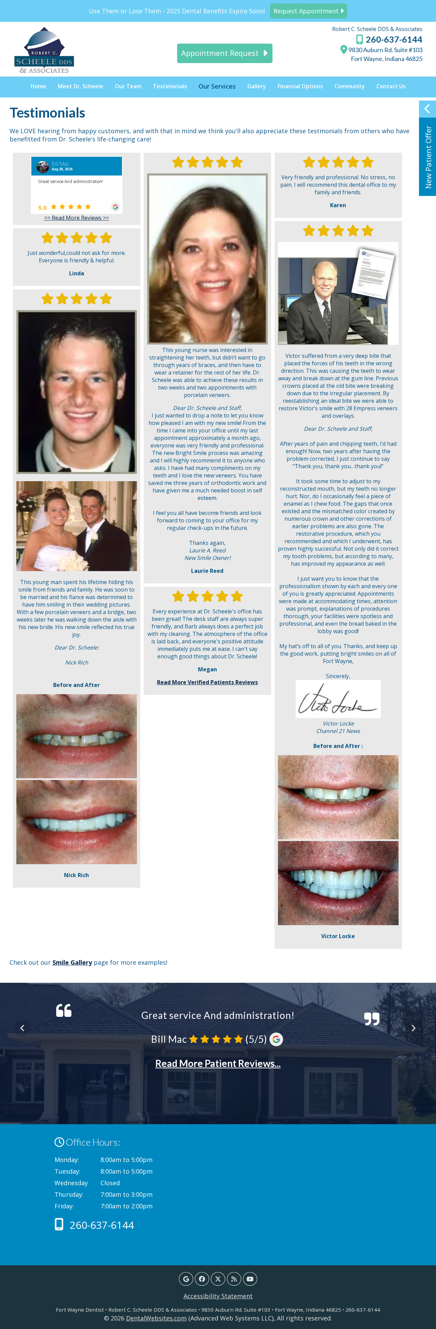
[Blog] (234, 1279)
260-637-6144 (393, 39)
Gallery (256, 86)
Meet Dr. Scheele (80, 86)
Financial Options (300, 86)
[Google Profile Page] (186, 1279)
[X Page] (218, 1279)
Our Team (128, 86)
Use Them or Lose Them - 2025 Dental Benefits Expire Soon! (214, 11)
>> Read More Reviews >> (76, 218)
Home (38, 86)
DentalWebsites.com (156, 1318)
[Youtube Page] (250, 1279)
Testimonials (170, 86)
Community (349, 86)
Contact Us (391, 86)
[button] (427, 148)
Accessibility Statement (218, 1296)
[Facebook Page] (202, 1279)
